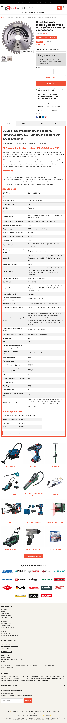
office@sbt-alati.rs (6, 615)
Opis (8, 123)
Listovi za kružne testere (53, 106)
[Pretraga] (59, 8)
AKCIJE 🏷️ (8, 711)
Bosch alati (40, 106)
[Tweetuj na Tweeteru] (40, 117)
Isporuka (40, 123)
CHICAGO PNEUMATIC (32, 666)
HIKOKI (18, 666)
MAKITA (8, 666)
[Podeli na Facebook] (37, 117)
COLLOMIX (46, 666)
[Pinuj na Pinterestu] (45, 117)
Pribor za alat (53, 110)
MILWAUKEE (9, 668)
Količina (38, 67)
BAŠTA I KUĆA (29, 711)
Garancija (57, 123)
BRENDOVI (56, 711)
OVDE (47, 63)
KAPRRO (51, 666)
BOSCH (45, 33)
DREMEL (23, 666)
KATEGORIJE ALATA (18, 711)
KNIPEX (3, 668)
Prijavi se (28, 701)
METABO (13, 666)
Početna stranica (5, 644)
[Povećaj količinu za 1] (51, 71)
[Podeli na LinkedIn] (43, 117)
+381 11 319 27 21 (6, 617)
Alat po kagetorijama (7, 648)
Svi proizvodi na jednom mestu (9, 646)
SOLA (40, 666)
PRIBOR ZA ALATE (40, 711)
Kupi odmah (51, 83)
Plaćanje (24, 123)
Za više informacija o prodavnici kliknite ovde (48, 103)
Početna (3, 17)
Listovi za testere (42, 110)
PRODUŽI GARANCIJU (33, 713)
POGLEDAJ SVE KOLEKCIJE (33, 556)
